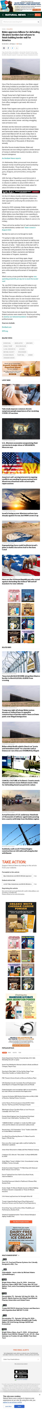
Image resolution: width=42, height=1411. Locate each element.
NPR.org (5, 331)
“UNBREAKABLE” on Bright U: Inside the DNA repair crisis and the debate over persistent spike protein (18, 1123)
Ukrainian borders (33, 55)
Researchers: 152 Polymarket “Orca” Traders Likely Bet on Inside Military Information (19, 1130)
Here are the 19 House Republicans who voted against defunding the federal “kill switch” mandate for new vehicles (21, 581)
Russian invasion (11, 55)
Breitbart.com (7, 327)
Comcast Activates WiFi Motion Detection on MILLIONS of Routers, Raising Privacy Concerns (20, 1097)
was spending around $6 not (20, 279)
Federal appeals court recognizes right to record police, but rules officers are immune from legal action (19, 1090)
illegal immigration (14, 53)
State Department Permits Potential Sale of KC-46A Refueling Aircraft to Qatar (18, 1059)
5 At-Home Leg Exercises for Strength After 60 (17, 1196)
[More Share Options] (17, 48)
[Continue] (38, 1359)
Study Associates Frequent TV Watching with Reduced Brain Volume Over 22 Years (19, 1168)
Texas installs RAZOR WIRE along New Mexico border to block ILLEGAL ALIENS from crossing (21, 678)
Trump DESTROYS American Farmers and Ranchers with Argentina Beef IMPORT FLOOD (21, 1309)
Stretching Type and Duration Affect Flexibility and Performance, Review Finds (18, 1208)
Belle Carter (12, 474)
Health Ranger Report (9, 1255)
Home (3, 29)
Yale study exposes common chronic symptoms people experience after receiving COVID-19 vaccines (20, 411)
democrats (22, 52)
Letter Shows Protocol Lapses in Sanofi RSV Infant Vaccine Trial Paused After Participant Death (18, 1103)
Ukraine (25, 55)
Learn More (8, 1406)
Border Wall (8, 52)
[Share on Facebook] (8, 48)
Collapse (9, 29)
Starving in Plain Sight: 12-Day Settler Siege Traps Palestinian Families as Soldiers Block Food (18, 1072)
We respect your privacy (21, 1363)
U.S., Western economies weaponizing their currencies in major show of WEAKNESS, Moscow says (20, 445)
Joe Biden (22, 53)
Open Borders (22, 352)
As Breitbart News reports (11, 158)
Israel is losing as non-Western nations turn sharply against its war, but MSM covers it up (20, 514)
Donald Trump (30, 52)
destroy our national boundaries (15, 317)
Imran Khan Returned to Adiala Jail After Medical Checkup (20, 1149)
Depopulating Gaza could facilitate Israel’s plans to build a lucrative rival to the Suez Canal (19, 547)
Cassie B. (12, 406)
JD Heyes (12, 44)
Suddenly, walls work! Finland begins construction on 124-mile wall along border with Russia (20, 851)
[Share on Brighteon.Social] (4, 48)
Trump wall (20, 55)
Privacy (6, 1385)
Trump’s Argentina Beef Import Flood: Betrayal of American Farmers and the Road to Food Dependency (19, 1202)
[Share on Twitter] (13, 48)
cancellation (15, 52)
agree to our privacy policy (12, 1402)
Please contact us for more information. (13, 894)
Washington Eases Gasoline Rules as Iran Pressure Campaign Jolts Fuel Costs (18, 1110)
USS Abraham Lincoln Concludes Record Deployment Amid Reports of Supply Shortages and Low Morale (19, 1083)
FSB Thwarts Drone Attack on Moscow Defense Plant (19, 1078)
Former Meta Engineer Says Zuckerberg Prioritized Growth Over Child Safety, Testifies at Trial (18, 1117)
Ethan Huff (12, 440)
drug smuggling (21, 346)
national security (30, 53)
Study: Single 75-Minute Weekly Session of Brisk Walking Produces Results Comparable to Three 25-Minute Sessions (20, 1189)
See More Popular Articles (21, 1221)
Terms (10, 1385)
